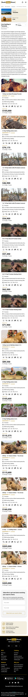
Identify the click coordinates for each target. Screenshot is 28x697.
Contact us (3, 657)
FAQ (15, 671)
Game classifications (18, 657)
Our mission (4, 656)
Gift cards (16, 669)
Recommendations (18, 666)
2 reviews (13, 132)
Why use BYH (4, 659)
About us (3, 652)
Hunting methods (18, 656)
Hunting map (4, 664)
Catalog (3, 666)
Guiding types (17, 659)
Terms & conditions (5, 668)
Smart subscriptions (18, 664)
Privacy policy (4, 669)
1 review (12, 95)
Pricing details (4, 28)
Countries (16, 652)
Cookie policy (4, 671)
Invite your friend (18, 668)
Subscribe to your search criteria (14, 613)
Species (16, 654)
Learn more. (12, 695)
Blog (2, 654)
